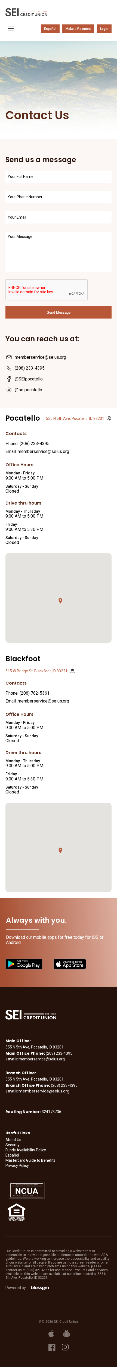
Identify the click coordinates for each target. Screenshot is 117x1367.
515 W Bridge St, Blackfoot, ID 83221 (36, 671)
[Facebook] (52, 1347)
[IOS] (51, 1333)
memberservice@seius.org (44, 1091)
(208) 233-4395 (35, 443)
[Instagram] (65, 1347)
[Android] (66, 1333)
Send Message (58, 312)
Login (104, 29)
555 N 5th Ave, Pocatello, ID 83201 (75, 418)
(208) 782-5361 (35, 693)
